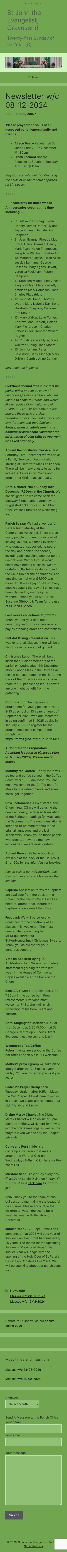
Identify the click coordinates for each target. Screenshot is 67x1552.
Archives (11, 1398)
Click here (38, 1124)
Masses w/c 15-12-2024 (27, 1301)
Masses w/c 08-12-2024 (27, 1296)
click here (35, 1183)
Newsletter (18, 1290)
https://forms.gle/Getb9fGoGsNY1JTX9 (33, 739)
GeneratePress (33, 1546)
